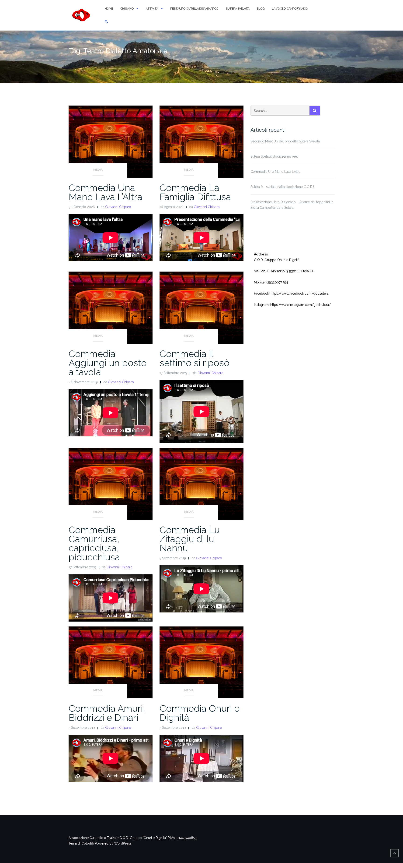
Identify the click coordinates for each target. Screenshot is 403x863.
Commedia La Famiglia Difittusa (195, 192)
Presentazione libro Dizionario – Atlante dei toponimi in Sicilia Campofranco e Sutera (291, 204)
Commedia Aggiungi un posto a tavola (108, 362)
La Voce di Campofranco (290, 8)
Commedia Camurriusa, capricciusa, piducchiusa (94, 543)
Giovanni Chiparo (118, 207)
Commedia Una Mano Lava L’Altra (105, 192)
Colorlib (87, 843)
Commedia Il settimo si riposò (194, 358)
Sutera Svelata (237, 8)
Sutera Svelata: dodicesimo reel (274, 156)
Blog (260, 8)
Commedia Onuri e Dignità (200, 713)
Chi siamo (127, 8)
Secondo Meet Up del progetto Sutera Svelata (285, 141)
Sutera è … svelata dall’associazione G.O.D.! (282, 187)
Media (98, 169)
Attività (152, 8)
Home (109, 8)
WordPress (123, 843)
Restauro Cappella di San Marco (194, 8)
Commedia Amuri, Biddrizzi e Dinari (107, 713)
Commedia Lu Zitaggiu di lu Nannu (190, 538)
